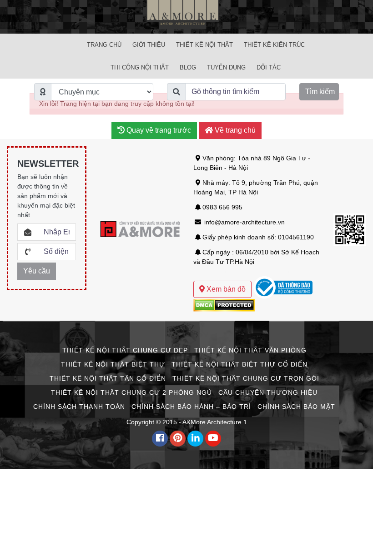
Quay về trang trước (158, 130)
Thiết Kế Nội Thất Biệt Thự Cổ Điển (239, 364)
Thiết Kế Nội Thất (204, 44)
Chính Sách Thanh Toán (79, 406)
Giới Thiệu (148, 44)
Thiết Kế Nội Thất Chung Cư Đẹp (125, 350)
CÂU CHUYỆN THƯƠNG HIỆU (268, 392)
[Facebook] (160, 438)
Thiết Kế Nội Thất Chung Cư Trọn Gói (245, 378)
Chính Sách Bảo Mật (296, 406)
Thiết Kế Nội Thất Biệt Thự (113, 364)
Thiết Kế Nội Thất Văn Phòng (250, 350)
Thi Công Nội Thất (140, 67)
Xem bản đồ (225, 289)
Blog (188, 67)
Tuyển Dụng (226, 67)
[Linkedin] (195, 438)
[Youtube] (213, 438)
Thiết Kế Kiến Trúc (274, 44)
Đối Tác (269, 67)
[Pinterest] (178, 438)
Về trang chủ (234, 130)
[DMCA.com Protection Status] (224, 304)
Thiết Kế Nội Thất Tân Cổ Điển (108, 378)
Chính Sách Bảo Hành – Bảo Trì (191, 406)
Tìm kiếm (320, 91)
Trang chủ (104, 44)
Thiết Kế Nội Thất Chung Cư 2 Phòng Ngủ (131, 392)
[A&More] (186, 16)
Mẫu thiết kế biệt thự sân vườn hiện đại (249, 271)
